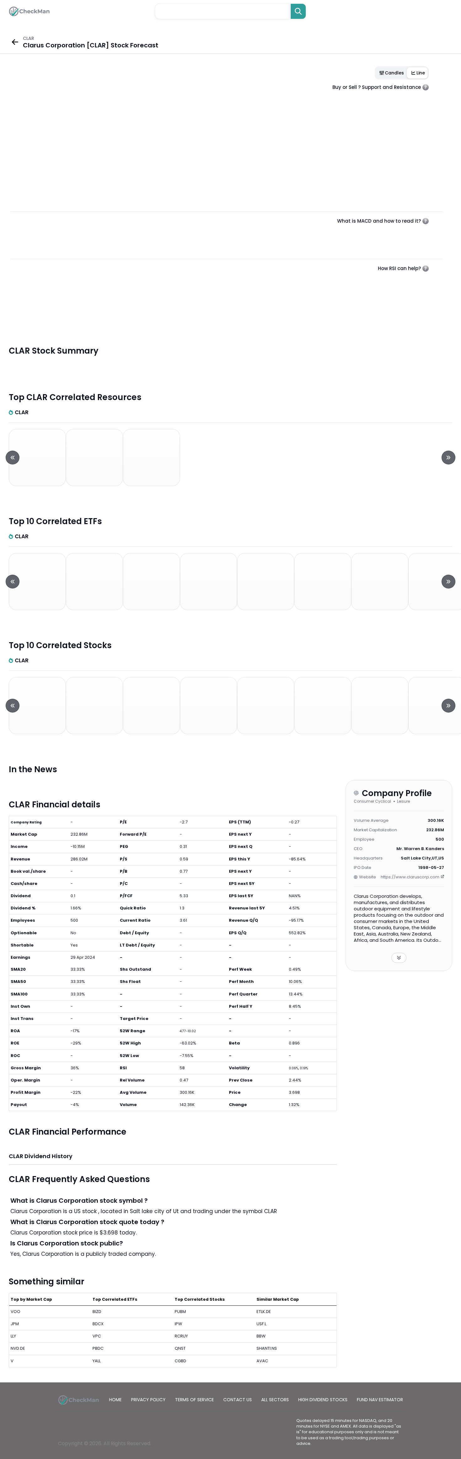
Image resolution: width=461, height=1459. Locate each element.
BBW (261, 1336)
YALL (97, 1361)
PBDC (98, 1348)
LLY (13, 1336)
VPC (97, 1336)
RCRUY (181, 1336)
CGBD (180, 1361)
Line (420, 73)
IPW (178, 1324)
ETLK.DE (264, 1312)
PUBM (180, 1312)
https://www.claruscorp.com (410, 877)
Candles (394, 73)
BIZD (97, 1312)
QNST (180, 1348)
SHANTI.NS (267, 1348)
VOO (15, 1312)
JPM (15, 1324)
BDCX (98, 1324)
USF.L (261, 1324)
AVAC (262, 1361)
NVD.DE (18, 1348)
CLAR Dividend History (40, 1156)
